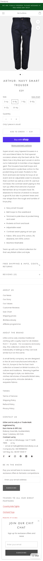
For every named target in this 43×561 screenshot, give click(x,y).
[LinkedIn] (26, 456)
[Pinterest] (21, 456)
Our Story (7, 299)
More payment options (21, 145)
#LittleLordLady (9, 320)
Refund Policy (8, 404)
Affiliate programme (12, 324)
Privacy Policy (8, 408)
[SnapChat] (32, 456)
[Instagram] (15, 456)
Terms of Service (10, 396)
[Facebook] (4, 456)
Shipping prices (9, 316)
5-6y (15, 101)
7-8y (23, 101)
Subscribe (21, 553)
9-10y (32, 101)
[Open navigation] (3, 13)
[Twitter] (9, 456)
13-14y (15, 107)
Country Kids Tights (11, 506)
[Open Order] (40, 13)
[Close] (38, 521)
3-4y (6, 101)
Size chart (36, 97)
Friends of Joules (10, 518)
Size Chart (7, 312)
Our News (7, 295)
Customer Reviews (11, 307)
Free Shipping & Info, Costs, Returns (21, 265)
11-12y (6, 107)
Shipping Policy (9, 400)
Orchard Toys (8, 512)
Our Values (7, 303)
